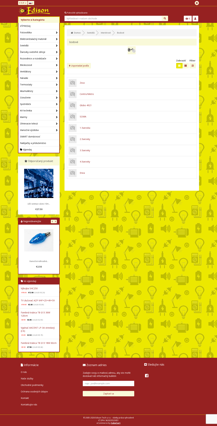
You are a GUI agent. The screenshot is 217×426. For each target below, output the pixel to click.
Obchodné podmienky (32, 384)
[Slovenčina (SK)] (31, 3)
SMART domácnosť (30, 136)
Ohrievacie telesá (29, 123)
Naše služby (27, 378)
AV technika (26, 110)
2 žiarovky (85, 139)
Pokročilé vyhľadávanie (77, 12)
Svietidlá (24, 45)
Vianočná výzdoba (29, 130)
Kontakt (25, 398)
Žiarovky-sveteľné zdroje (32, 51)
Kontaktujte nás (29, 404)
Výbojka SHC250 (29, 288)
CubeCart (115, 423)
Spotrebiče (25, 104)
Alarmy (23, 117)
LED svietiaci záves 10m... (39, 203)
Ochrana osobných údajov (34, 391)
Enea (82, 172)
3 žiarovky (85, 150)
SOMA (83, 116)
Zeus (82, 82)
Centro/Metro (87, 94)
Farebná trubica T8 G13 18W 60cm (39, 342)
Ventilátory (25, 71)
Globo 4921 (86, 105)
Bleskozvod (26, 64)
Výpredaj (27, 149)
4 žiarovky (85, 161)
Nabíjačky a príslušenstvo (33, 143)
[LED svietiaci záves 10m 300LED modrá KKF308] (38, 183)
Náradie (24, 77)
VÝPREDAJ (25, 25)
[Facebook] (197, 3)
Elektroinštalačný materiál (33, 38)
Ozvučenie (25, 97)
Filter (192, 60)
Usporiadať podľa (79, 65)
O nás (24, 371)
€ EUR (22, 3)
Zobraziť (181, 60)
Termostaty (26, 84)
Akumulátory (26, 90)
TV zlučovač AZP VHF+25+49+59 (38, 300)
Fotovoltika (26, 32)
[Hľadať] (165, 18)
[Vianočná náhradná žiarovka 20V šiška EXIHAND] (38, 243)
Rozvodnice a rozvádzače (33, 58)
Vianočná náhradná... (38, 261)
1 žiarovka (85, 127)
